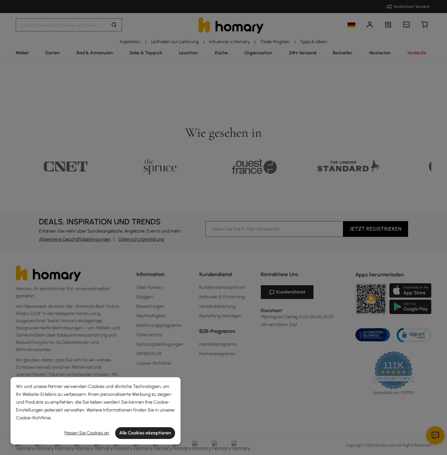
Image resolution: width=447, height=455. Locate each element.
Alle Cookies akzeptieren (145, 433)
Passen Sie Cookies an (86, 433)
